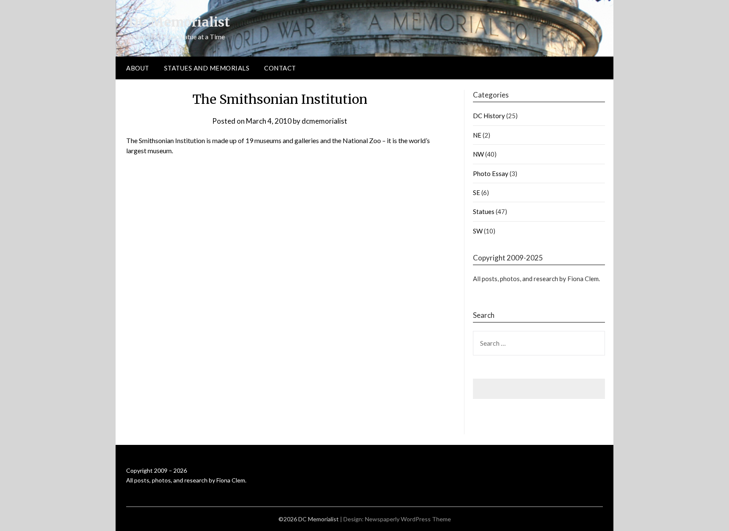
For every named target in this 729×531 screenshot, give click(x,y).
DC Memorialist (179, 22)
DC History (489, 115)
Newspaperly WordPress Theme (408, 519)
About (137, 68)
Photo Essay (490, 173)
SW (478, 231)
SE (476, 192)
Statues (483, 211)
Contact (280, 68)
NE (477, 135)
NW (478, 154)
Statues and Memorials (207, 68)
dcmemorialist (324, 120)
